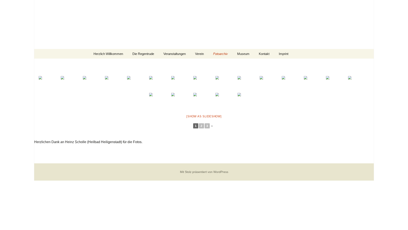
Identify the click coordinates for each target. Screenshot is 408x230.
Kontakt (264, 54)
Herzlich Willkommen (108, 54)
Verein (199, 54)
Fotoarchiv (220, 54)
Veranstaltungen (174, 54)
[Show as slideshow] (203, 116)
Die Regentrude (143, 54)
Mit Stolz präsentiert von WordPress (204, 172)
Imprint (283, 54)
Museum (243, 54)
